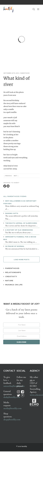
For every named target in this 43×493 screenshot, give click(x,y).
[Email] (8, 186)
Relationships (13, 272)
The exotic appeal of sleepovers (21, 223)
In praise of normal (14, 246)
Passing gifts (11, 213)
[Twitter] (4, 186)
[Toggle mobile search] (34, 9)
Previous (8, 176)
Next (15, 176)
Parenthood (25, 73)
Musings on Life (14, 285)
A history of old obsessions (19, 230)
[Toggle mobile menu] (38, 9)
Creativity (11, 276)
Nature (9, 280)
